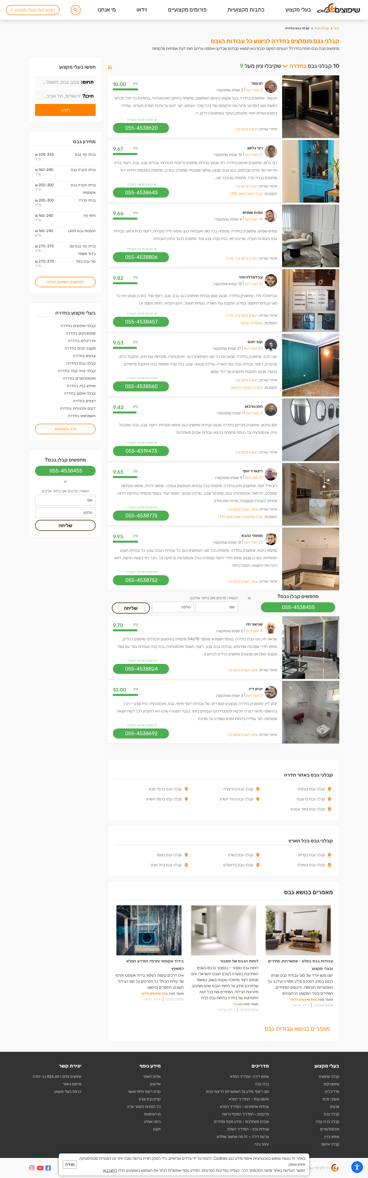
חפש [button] (65, 110)
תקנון (157, 1129)
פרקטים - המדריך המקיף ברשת (245, 1114)
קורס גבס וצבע (150, 1099)
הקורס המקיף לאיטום (247, 387)
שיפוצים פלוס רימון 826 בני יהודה (57, 1076)
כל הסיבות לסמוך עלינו (144, 1106)
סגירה (70, 1164)
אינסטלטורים (329, 1129)
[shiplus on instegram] (32, 1168)
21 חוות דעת (254, 155)
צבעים (334, 1106)
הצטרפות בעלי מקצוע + (33, 10)
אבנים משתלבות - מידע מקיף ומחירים (241, 1121)
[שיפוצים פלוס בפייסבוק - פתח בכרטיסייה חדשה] (48, 1168)
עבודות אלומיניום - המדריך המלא (244, 1106)
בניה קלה (262, 1084)
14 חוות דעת (254, 219)
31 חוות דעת (254, 284)
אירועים (155, 1084)
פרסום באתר (72, 1084)
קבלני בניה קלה (327, 1121)
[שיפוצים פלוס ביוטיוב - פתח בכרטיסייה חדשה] (40, 1168)
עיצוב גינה (261, 1144)
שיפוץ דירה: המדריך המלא (249, 1076)
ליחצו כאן (110, 1170)
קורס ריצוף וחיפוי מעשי (144, 1091)
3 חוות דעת (254, 90)
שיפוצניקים (331, 1084)
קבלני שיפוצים (329, 1076)
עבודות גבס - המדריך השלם (248, 1129)
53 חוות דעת (253, 348)
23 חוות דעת (253, 542)
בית (336, 28)
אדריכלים (332, 1091)
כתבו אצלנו (152, 1121)
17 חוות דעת (254, 478)
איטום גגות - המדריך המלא (249, 1099)
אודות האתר (152, 1076)
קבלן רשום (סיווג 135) (246, 193)
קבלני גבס (322, 28)
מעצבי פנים (331, 1099)
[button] (76, 10)
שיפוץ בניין (331, 1136)
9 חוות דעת (254, 695)
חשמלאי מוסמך (251, 323)
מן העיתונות (152, 1114)
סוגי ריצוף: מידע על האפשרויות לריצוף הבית (237, 1091)
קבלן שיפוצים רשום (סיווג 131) (240, 516)
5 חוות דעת (254, 631)
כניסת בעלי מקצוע (67, 1091)
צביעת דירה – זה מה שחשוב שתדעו (243, 1136)
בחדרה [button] (297, 65)
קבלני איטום (330, 1144)
